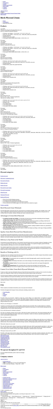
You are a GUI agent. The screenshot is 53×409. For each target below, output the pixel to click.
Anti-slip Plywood (4, 344)
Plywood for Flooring (5, 343)
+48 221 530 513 (4, 10)
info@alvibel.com (6, 361)
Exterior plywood (6, 377)
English (2, 13)
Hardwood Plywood (7, 388)
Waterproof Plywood (5, 341)
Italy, (4, 293)
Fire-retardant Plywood (5, 347)
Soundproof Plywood (5, 337)
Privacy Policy (3, 391)
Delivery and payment (7, 5)
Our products (5, 2)
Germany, (5, 294)
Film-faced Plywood (5, 335)
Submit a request (46, 405)
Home (4, 1)
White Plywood (6, 385)
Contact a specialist (4, 205)
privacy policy (16, 405)
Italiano (8, 13)
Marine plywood (6, 381)
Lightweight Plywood (5, 338)
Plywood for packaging (8, 384)
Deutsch (16, 13)
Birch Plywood (4, 345)
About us (5, 8)
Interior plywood (6, 382)
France (4, 295)
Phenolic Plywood (4, 340)
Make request (3, 14)
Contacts (5, 7)
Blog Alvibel (5, 6)
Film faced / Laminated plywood (9, 378)
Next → (2, 400)
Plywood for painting (5, 336)
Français (12, 13)
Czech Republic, (6, 292)
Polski (19, 13)
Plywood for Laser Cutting (8, 383)
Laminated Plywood (5, 342)
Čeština (5, 13)
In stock (4, 3)
